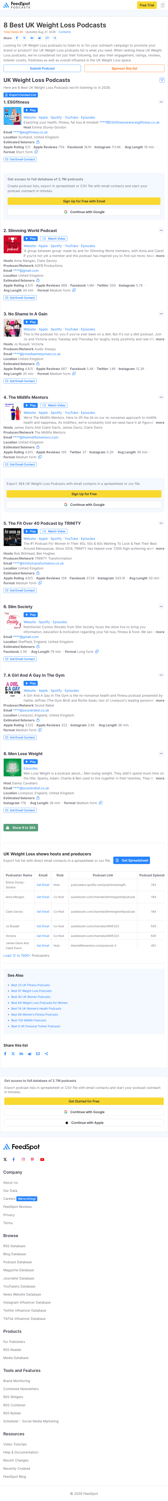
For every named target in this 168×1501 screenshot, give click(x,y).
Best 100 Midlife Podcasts (28, 1020)
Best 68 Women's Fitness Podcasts (34, 1014)
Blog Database (14, 1254)
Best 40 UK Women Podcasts (30, 996)
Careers (19, 1199)
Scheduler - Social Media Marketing (31, 1421)
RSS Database (14, 1246)
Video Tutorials (15, 1444)
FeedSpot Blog (14, 1476)
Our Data (10, 1190)
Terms (8, 1223)
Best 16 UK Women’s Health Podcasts (36, 1008)
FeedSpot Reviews (17, 1207)
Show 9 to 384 (23, 828)
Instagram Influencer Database (27, 1302)
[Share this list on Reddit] (39, 37)
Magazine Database (18, 1270)
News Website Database (22, 1294)
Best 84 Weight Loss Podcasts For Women (39, 1002)
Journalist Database (18, 1278)
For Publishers (14, 1342)
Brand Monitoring (16, 1381)
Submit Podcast (42, 68)
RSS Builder (12, 1413)
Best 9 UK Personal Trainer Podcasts (35, 1026)
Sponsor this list (124, 68)
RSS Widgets (13, 1397)
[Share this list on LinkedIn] (32, 37)
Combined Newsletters (21, 1389)
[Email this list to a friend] (47, 37)
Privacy (9, 1215)
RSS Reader (12, 1350)
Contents (65, 32)
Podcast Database (17, 1262)
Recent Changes (15, 1460)
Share (7, 38)
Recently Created (16, 1468)
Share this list (15, 1045)
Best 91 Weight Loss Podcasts (31, 991)
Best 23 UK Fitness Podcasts (30, 985)
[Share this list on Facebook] (16, 37)
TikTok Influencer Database (24, 1319)
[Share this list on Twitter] (24, 37)
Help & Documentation (20, 1452)
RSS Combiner (14, 1405)
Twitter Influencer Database (24, 1310)
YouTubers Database (19, 1286)
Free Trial (147, 5)
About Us (10, 1182)
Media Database (15, 1358)
